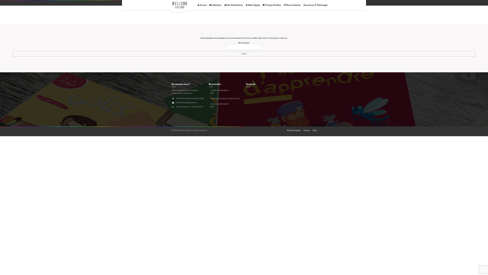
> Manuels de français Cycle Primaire (225, 99)
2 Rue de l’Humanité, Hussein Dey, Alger (190, 98)
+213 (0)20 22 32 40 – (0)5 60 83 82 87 (189, 107)
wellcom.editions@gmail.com (186, 103)
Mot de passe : (244, 43)
